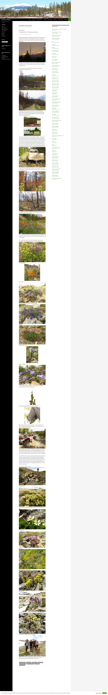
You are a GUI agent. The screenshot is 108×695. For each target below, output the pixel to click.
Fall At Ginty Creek (55, 166)
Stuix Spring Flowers (55, 86)
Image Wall (50, 19)
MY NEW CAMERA (55, 111)
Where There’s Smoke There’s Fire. (58, 135)
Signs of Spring (54, 59)
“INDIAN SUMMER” (55, 172)
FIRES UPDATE (54, 132)
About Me (54, 19)
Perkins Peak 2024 (55, 80)
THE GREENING (55, 89)
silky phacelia (22, 665)
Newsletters (39, 19)
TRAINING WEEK (55, 96)
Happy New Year (55, 159)
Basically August (55, 175)
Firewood (53, 44)
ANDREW (54, 150)
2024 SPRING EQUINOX (56, 102)
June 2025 (54, 53)
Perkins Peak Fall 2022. (56, 169)
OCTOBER (54, 114)
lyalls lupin (41, 662)
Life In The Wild (21, 30)
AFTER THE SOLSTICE (56, 99)
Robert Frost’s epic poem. (56, 62)
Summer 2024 (54, 77)
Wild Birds (3, 34)
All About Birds (4, 55)
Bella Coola (3, 26)
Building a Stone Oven (5, 29)
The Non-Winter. (55, 71)
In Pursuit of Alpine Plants (56, 178)
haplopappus (35, 662)
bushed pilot (3, 48)
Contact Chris (60, 19)
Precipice (3, 33)
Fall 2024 (53, 74)
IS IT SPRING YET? (55, 153)
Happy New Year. (55, 68)
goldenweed (29, 662)
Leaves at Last (54, 56)
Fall (52, 41)
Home (30, 19)
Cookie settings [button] (99, 693)
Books (45, 19)
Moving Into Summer (55, 83)
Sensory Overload (55, 123)
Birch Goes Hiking (55, 117)
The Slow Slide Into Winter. (56, 120)
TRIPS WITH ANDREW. (56, 147)
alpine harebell (22, 662)
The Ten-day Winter (55, 105)
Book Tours (34, 19)
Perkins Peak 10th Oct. (56, 38)
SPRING (53, 144)
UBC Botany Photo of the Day (6, 59)
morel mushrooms (32, 112)
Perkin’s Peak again (28, 32)
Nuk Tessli (65, 19)
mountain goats (30, 663)
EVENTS (53, 141)
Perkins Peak (37, 663)
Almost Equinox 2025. (56, 65)
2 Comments (29, 34)
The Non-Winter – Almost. (56, 32)
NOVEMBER (54, 108)
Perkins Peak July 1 (55, 50)
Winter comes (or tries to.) (56, 35)
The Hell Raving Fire (55, 126)
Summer (53, 47)
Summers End (54, 129)
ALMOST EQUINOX (55, 156)
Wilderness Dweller (6, 19)
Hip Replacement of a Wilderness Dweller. (59, 29)
